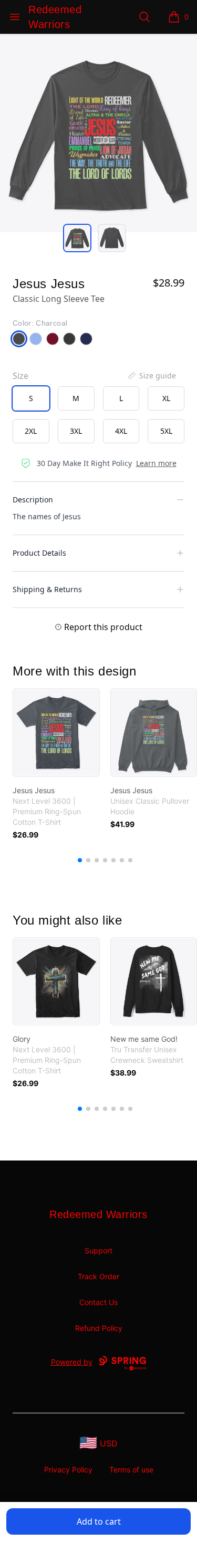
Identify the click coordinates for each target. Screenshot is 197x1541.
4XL (121, 431)
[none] (151, 375)
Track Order (98, 1276)
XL (166, 398)
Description (33, 499)
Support (98, 1250)
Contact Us (98, 1302)
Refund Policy (98, 1328)
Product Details (39, 553)
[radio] (31, 398)
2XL (31, 431)
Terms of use (131, 1469)
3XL (76, 431)
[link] (56, 732)
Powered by (71, 1361)
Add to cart (99, 1521)
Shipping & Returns (47, 589)
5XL (166, 431)
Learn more (156, 463)
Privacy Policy (68, 1469)
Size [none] (20, 376)
